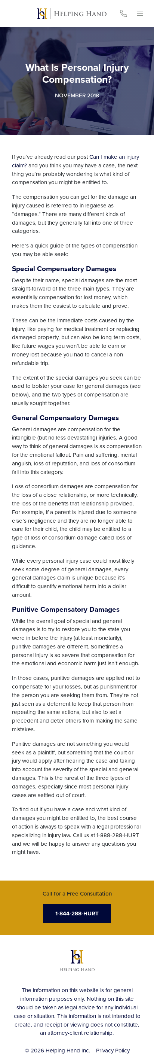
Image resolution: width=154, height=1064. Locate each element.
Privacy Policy (113, 1050)
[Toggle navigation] (140, 13)
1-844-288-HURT (77, 913)
